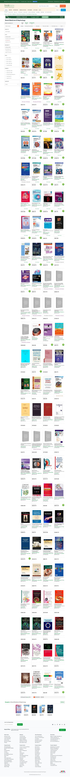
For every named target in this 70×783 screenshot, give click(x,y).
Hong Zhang (23, 339)
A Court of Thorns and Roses (25, 746)
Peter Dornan (45, 499)
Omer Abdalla (51, 286)
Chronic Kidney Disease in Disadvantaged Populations (26, 685)
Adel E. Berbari (56, 553)
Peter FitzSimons (38, 759)
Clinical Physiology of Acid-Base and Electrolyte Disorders (59, 524)
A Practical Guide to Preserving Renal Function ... (59, 686)
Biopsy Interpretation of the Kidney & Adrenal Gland (48, 257)
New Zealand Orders (23, 742)
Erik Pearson (56, 473)
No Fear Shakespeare (8, 760)
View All (62, 702)
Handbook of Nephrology (25, 122)
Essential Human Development (46, 578)
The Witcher (22, 764)
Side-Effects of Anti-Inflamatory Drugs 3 (46, 417)
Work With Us (37, 742)
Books (6, 14)
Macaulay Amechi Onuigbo (25, 633)
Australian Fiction (53, 756)
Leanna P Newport (46, 606)
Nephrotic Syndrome (24, 657)
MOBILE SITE (62, 729)
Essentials (44, 579)
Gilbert (55, 151)
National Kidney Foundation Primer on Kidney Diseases (59, 150)
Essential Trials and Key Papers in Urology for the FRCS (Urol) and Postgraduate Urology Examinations (47, 285)
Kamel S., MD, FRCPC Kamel (59, 660)
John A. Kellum (56, 446)
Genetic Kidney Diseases (25, 96)
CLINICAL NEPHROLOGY (58, 229)
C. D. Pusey (23, 419)
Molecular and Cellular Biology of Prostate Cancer (37, 417)
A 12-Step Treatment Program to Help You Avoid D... (37, 525)
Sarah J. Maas (37, 761)
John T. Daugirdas (35, 44)
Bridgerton (21, 749)
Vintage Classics (7, 765)
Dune (20, 751)
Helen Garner (37, 754)
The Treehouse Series (23, 761)
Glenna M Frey (23, 446)
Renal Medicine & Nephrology (32, 14)
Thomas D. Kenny (42, 258)
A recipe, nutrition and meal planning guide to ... (25, 71)
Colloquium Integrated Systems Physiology (47, 551)
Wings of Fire (22, 765)
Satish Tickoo (45, 259)
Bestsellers (52, 734)
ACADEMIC (38, 12)
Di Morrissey (37, 750)
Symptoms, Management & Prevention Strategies (36, 605)
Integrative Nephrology (25, 176)
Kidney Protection (57, 684)
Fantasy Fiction (52, 760)
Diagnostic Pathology (24, 203)
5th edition (34, 230)
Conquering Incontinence (47, 497)
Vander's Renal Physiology (37, 283)
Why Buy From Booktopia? (39, 737)
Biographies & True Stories (54, 746)
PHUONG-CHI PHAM (57, 125)
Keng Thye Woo (57, 231)
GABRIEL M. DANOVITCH (58, 392)
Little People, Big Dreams (24, 755)
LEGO (5, 756)
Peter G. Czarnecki (52, 553)
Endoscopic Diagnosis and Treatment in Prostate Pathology (36, 498)
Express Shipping (23, 738)
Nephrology (45, 229)
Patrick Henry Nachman (36, 151)
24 (27, 697)
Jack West (21, 754)
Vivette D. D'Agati (24, 312)
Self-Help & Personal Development (56, 755)
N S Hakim (49, 525)
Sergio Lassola (56, 259)
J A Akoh (44, 525)
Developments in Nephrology (48, 365)
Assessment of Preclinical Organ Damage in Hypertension (59, 578)
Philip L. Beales (34, 258)
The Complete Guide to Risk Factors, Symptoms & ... (48, 392)
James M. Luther (29, 285)
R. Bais (55, 419)
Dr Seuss (5, 751)
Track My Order (22, 736)
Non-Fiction (10, 14)
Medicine (14, 14)
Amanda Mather (45, 45)
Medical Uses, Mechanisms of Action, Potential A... (26, 632)
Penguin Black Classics (8, 761)
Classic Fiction (52, 759)
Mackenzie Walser (35, 526)
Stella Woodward (35, 338)
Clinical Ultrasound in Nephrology (47, 310)
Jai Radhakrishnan (51, 123)
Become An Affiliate (7, 741)
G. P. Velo (45, 419)
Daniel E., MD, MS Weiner (36, 312)
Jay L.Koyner (56, 44)
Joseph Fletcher (35, 606)
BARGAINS (42, 12)
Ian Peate (44, 339)
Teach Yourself (6, 764)
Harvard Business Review (8, 754)
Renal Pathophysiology (36, 203)
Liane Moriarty (37, 756)
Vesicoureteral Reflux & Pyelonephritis (47, 604)
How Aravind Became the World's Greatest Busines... (58, 338)
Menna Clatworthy (46, 232)
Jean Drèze (29, 553)
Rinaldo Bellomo (62, 446)
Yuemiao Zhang (28, 339)
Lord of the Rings (22, 756)
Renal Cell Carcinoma (36, 657)
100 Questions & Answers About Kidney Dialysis (25, 257)
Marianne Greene (24, 45)
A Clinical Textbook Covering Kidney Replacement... (48, 445)
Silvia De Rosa (63, 259)
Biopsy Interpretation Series (47, 258)
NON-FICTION (10, 12)
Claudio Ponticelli (46, 660)
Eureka (33, 336)
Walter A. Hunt (34, 366)
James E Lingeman (41, 473)
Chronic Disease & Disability (26, 497)
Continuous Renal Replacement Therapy (58, 444)
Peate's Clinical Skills (46, 338)
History (51, 754)
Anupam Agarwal (57, 311)
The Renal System (46, 42)
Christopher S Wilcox (58, 178)
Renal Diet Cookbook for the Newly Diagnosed (37, 70)
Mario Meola (45, 311)
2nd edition (22, 284)
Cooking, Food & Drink (54, 749)
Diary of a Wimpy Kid (23, 750)
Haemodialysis (7, 31)
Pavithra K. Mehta (57, 339)
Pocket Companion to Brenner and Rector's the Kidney (25, 391)
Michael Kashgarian (46, 152)
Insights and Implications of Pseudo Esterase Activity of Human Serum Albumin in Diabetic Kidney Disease (37, 445)
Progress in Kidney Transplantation (35, 551)
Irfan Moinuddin (30, 123)
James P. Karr (34, 419)
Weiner (59, 151)
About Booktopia (38, 734)
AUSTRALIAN (20, 12)
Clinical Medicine (46, 685)
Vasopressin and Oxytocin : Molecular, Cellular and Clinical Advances (25, 364)
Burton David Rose (57, 526)
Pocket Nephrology (46, 122)
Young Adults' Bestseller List (55, 738)
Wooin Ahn (45, 123)
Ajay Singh (45, 472)
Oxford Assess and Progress (48, 684)
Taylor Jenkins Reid (38, 762)
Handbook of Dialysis (36, 42)
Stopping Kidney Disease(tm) (26, 69)
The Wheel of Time (23, 762)
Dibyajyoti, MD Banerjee (36, 446)
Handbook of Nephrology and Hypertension (58, 177)
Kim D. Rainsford (51, 419)
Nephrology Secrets (35, 96)
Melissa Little (45, 633)
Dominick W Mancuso (35, 552)
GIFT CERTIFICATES (48, 12)
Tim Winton (37, 764)
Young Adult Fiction (53, 765)
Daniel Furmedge (53, 686)
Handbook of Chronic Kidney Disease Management (59, 97)
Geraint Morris (51, 580)
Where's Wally (6, 766)
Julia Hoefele (29, 97)
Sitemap (5, 742)
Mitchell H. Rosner (29, 473)
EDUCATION (25, 12)
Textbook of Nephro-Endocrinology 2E (47, 471)
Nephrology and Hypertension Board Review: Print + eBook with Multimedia (59, 124)
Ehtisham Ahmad (23, 553)
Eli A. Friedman (45, 366)
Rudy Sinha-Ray (46, 686)
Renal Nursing (45, 69)
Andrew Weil (39, 580)
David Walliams (37, 749)
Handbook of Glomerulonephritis (35, 150)
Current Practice (46, 524)
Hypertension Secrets (25, 283)
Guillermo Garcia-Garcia (25, 686)
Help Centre (6, 734)
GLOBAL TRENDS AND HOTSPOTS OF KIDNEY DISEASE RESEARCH (25, 337)
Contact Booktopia (7, 737)
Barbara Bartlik (34, 580)
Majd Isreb (22, 179)
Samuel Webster (46, 580)
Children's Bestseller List (54, 737)
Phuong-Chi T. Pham (35, 125)
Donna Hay (37, 751)
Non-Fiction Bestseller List (54, 741)
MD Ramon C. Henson (47, 446)
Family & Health (53, 751)
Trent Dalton (37, 765)
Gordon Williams (51, 472)
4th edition (45, 151)
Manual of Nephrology (25, 229)
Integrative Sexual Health (36, 577)
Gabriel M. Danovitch (35, 179)
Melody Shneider (57, 633)
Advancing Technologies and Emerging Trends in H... (59, 258)
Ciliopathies (34, 256)
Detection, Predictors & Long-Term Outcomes (59, 472)
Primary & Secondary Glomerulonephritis (58, 604)
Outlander (21, 759)
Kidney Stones (34, 470)
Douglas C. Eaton (35, 285)
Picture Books (52, 764)
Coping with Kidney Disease (37, 523)
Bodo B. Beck (23, 97)
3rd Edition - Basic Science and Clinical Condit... (47, 44)
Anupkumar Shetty (57, 366)
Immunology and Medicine (25, 418)
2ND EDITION (56, 230)
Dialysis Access (46, 523)
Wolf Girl (21, 766)
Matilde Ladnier (31, 45)
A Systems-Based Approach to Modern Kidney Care (26, 178)
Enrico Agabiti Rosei (57, 580)
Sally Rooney (37, 760)
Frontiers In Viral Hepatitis (59, 497)
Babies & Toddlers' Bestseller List (56, 736)
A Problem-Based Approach (59, 659)
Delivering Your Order (23, 741)
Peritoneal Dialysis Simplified (57, 364)
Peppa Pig (6, 762)
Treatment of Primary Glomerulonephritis (47, 658)
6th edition (34, 178)
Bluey (5, 749)
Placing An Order (7, 736)
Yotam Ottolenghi (38, 766)
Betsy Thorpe (42, 526)
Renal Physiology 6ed (58, 203)
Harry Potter (6, 755)
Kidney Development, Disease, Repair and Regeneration (47, 631)
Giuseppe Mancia (64, 553)
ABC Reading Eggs (7, 746)
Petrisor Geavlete (35, 499)
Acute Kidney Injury (57, 470)
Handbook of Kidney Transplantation (35, 177)
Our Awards (37, 738)
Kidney (22, 523)
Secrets (33, 97)
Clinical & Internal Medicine (21, 14)
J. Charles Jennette (46, 178)
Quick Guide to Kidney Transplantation (36, 123)
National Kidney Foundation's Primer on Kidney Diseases (36, 311)
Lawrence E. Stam (24, 259)
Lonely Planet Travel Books (9, 759)
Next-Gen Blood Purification (59, 256)
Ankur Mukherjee (46, 286)
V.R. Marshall (59, 419)
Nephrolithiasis (57, 630)
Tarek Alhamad (23, 151)
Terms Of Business (7, 738)
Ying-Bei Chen (50, 259)
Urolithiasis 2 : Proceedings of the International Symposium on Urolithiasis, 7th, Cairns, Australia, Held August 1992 (59, 418)
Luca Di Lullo (23, 606)
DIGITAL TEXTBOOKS (31, 12)
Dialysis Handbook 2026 (47, 443)
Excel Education (7, 750)
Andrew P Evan (34, 473)
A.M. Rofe (64, 419)
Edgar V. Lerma (23, 230)
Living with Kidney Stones (47, 390)
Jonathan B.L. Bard (24, 526)
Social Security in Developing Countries (25, 551)
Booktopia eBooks (38, 741)
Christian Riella (45, 553)
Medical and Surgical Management (35, 472)
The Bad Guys (22, 760)
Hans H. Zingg (23, 366)
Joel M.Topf (61, 44)
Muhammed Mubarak (24, 660)
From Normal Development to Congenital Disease (26, 525)
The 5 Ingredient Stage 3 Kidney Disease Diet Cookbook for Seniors (25, 43)
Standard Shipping (23, 737)
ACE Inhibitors (23, 630)
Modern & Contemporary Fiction (55, 761)
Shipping (21, 734)
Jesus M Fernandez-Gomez (36, 658)
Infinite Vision (56, 336)
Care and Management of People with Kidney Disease (47, 71)
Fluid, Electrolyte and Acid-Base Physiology (59, 658)
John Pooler (42, 285)
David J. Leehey (23, 123)
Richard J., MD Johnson (64, 311)
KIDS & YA (15, 12)
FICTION (6, 12)
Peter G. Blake (41, 44)
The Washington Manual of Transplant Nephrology (25, 150)
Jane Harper (37, 755)
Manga (51, 762)
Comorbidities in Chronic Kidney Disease (25, 604)
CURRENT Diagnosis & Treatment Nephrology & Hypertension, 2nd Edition (25, 471)
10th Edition (34, 284)
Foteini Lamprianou (57, 606)
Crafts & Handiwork (53, 750)
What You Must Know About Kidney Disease (37, 391)
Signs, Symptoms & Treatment (59, 605)
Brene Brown (37, 746)
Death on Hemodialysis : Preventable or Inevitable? (48, 364)
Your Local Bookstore (38, 736)
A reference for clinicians (36, 257)
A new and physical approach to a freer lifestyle (48, 498)
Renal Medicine (34, 337)
